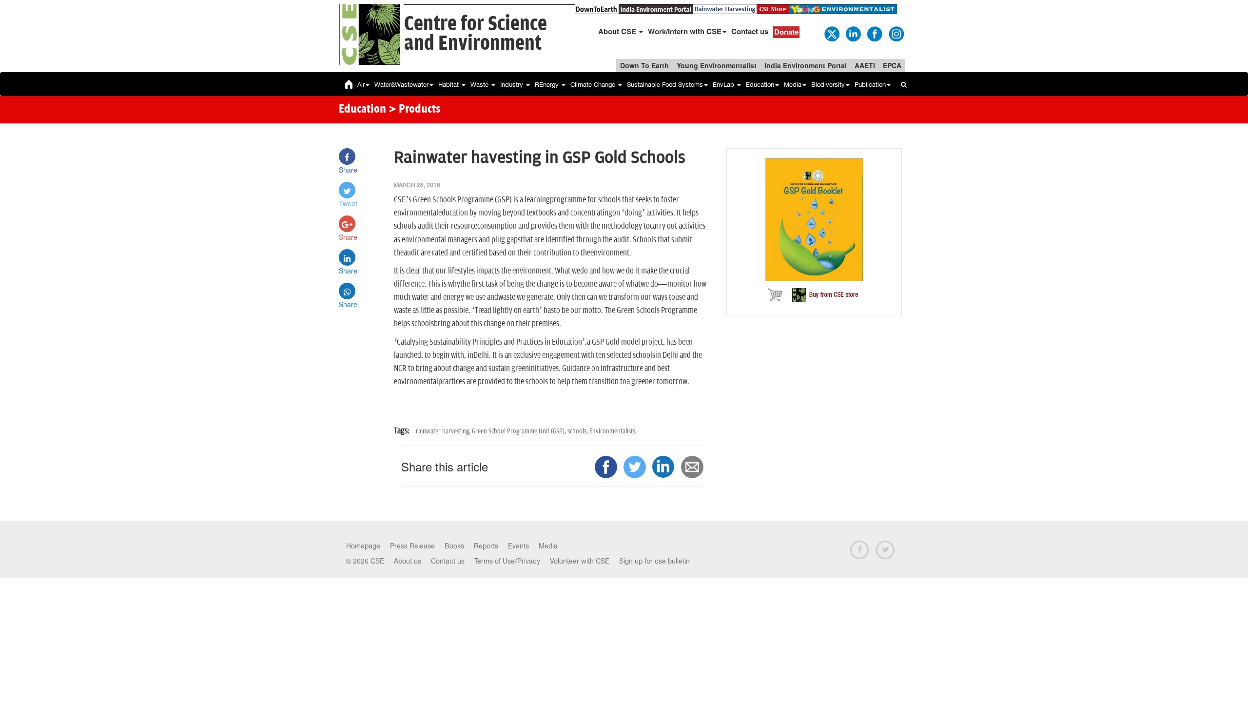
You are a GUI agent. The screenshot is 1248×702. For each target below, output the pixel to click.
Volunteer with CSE (579, 561)
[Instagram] (895, 33)
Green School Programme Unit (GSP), (519, 431)
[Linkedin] (852, 33)
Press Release (412, 546)
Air (361, 84)
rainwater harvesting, (444, 431)
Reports (486, 546)
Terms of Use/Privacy (507, 561)
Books (454, 546)
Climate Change (593, 84)
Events (518, 546)
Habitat (449, 84)
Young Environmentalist (717, 65)
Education (760, 84)
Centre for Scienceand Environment (475, 34)
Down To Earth (644, 65)
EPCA (892, 65)
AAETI (865, 65)
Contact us (749, 31)
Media (792, 84)
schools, (578, 431)
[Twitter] (831, 33)
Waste (480, 84)
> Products (415, 110)
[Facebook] (874, 33)
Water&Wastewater (401, 84)
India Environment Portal (805, 65)
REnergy (548, 84)
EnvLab (724, 84)
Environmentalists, (613, 431)
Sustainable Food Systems (665, 84)
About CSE (618, 31)
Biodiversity (828, 84)
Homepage (363, 546)
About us (407, 561)
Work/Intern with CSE (685, 31)
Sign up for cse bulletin (654, 561)
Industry (512, 84)
